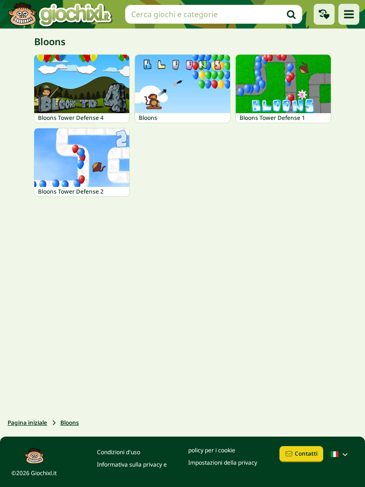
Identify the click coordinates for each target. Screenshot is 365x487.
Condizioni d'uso (118, 452)
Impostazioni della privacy (222, 462)
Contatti (306, 453)
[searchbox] (213, 14)
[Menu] (348, 14)
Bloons (69, 423)
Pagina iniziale (27, 423)
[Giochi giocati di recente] (324, 14)
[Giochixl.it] (60, 14)
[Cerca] (291, 14)
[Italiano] (340, 454)
